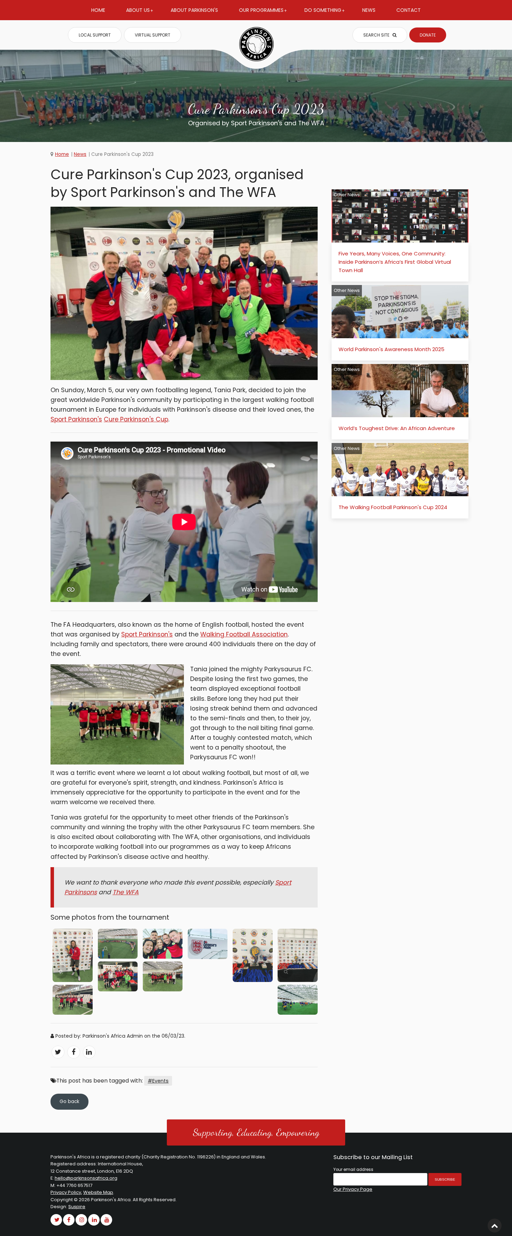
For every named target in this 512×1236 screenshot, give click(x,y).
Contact (408, 10)
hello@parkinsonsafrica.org (86, 1178)
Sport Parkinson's (76, 419)
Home (98, 10)
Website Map (98, 1192)
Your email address (353, 1169)
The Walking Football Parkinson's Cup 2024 (393, 507)
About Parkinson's (194, 10)
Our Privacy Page (352, 1189)
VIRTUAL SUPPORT (152, 35)
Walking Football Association (244, 634)
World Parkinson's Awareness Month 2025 (391, 349)
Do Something (322, 10)
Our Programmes (261, 10)
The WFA (126, 892)
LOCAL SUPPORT (95, 35)
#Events (158, 1080)
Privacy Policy (66, 1192)
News (368, 10)
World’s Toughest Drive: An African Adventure (397, 428)
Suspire (76, 1207)
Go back (69, 1101)
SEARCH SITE (376, 35)
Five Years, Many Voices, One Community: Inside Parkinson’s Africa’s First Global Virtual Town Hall (395, 262)
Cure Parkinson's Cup (136, 419)
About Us (138, 10)
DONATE (428, 35)
